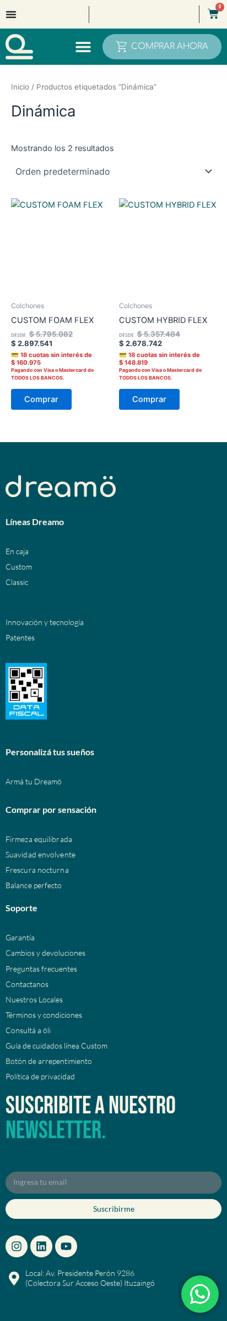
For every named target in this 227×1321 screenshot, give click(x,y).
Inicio (20, 86)
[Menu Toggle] (11, 14)
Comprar (41, 399)
